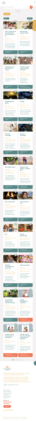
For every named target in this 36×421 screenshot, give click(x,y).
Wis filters (29, 18)
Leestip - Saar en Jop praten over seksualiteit (9, 336)
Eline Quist (7, 52)
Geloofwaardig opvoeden (25, 320)
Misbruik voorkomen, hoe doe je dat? (9, 267)
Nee (6, 234)
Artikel (7, 41)
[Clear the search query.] (28, 7)
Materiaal (7, 339)
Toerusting (8, 38)
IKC (11, 378)
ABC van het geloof (7, 393)
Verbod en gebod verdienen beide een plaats (24, 68)
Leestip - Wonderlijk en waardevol (24, 301)
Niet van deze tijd (10, 201)
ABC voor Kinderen (7, 391)
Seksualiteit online (10, 167)
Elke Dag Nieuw (6, 390)
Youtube (10, 410)
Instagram (8, 410)
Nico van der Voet (23, 187)
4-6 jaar (10, 73)
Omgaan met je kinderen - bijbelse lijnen (25, 169)
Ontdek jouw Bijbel (7, 396)
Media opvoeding (25, 265)
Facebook (6, 410)
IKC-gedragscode (14, 381)
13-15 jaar (26, 105)
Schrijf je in (7, 406)
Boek (14, 341)
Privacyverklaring (23, 418)
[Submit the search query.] (31, 7)
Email (12, 410)
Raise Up (21, 119)
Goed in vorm (6, 397)
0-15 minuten (12, 41)
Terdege (21, 52)
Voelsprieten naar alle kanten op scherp (10, 68)
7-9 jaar (7, 39)
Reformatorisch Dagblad (25, 87)
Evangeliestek (6, 394)
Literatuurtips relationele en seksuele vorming (10, 301)
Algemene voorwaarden (8, 418)
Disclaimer (17, 418)
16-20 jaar (14, 140)
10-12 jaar (11, 39)
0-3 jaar (7, 73)
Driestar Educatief (8, 320)
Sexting (22, 101)
